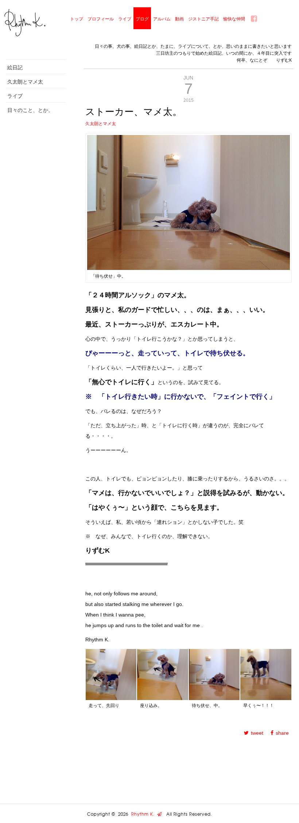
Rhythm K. (144, 814)
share (282, 733)
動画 (179, 19)
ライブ (124, 19)
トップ (76, 19)
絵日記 (15, 67)
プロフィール (101, 19)
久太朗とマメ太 (25, 81)
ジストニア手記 (203, 19)
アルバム (162, 19)
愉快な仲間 (234, 19)
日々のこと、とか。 (30, 110)
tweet (257, 733)
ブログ (142, 19)
